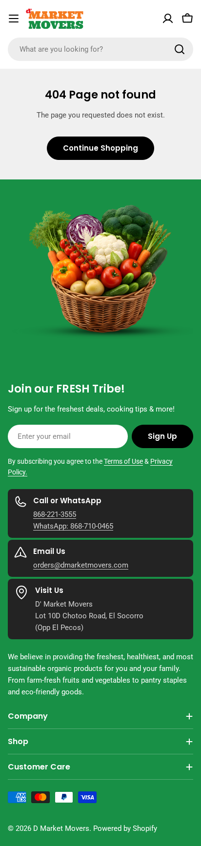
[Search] (179, 49)
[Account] (168, 18)
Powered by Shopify (125, 828)
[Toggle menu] (14, 18)
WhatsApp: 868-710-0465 (73, 526)
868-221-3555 (54, 514)
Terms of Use (123, 461)
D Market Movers (61, 828)
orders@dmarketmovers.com (80, 565)
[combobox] (100, 49)
